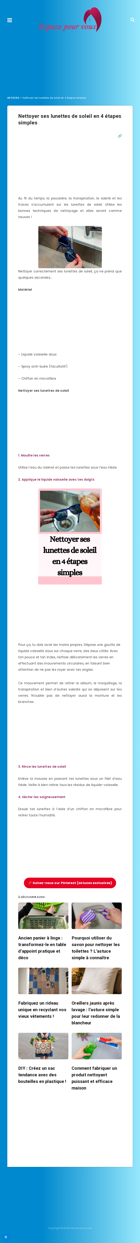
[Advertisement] (70, 63)
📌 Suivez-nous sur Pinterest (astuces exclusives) (70, 883)
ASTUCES (13, 98)
